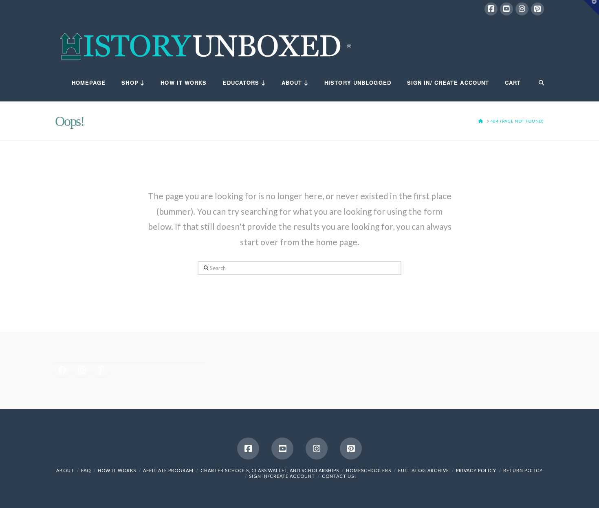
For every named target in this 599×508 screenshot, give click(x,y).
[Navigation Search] (536, 83)
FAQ (86, 470)
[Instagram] (522, 8)
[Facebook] (491, 8)
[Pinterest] (537, 8)
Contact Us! (339, 476)
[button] (591, 7)
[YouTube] (506, 8)
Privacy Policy (476, 470)
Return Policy (523, 470)
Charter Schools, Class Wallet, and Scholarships (269, 470)
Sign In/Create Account (282, 476)
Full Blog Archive (423, 470)
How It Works (117, 470)
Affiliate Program (168, 470)
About (65, 470)
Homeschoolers (368, 470)
